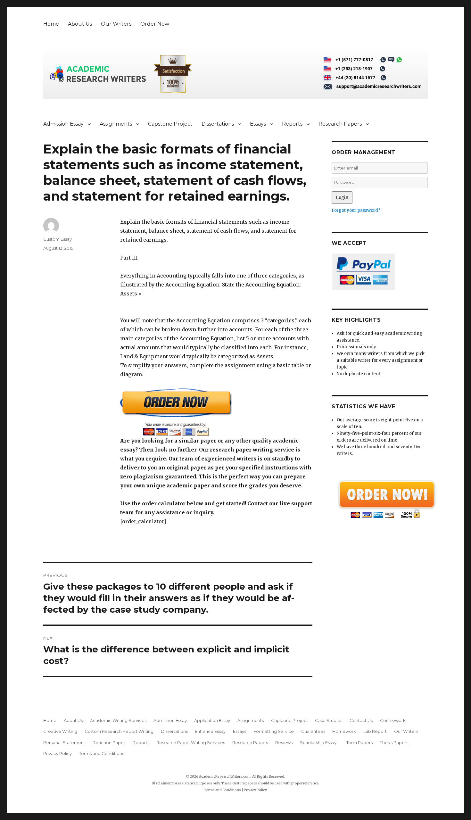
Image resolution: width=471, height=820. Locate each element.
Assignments (116, 124)
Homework (344, 731)
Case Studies (328, 720)
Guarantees (313, 731)
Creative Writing (60, 731)
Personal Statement (64, 742)
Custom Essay (57, 239)
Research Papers (340, 124)
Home (51, 24)
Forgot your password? (356, 210)
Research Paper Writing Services (190, 742)
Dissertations (218, 124)
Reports (292, 124)
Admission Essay (63, 124)
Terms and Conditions (101, 753)
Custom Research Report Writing (119, 731)
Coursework (393, 720)
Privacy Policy (57, 753)
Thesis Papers (394, 742)
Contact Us (361, 720)
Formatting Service (273, 731)
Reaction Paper (109, 742)
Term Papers (359, 742)
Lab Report (375, 731)
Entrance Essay (210, 731)
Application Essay (212, 720)
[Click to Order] (216, 412)
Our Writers (116, 24)
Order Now (154, 24)
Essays (258, 124)
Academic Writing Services (118, 720)
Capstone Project (170, 124)
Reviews (284, 742)
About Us (80, 24)
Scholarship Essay (319, 742)
